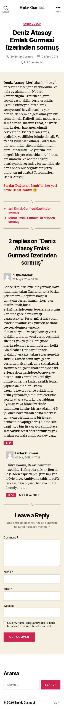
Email (8, 588)
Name (8, 572)
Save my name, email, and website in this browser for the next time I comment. (31, 624)
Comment (11, 537)
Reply (8, 442)
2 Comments (34, 62)
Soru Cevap (32, 23)
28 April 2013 (50, 56)
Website (9, 605)
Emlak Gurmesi (32, 7)
